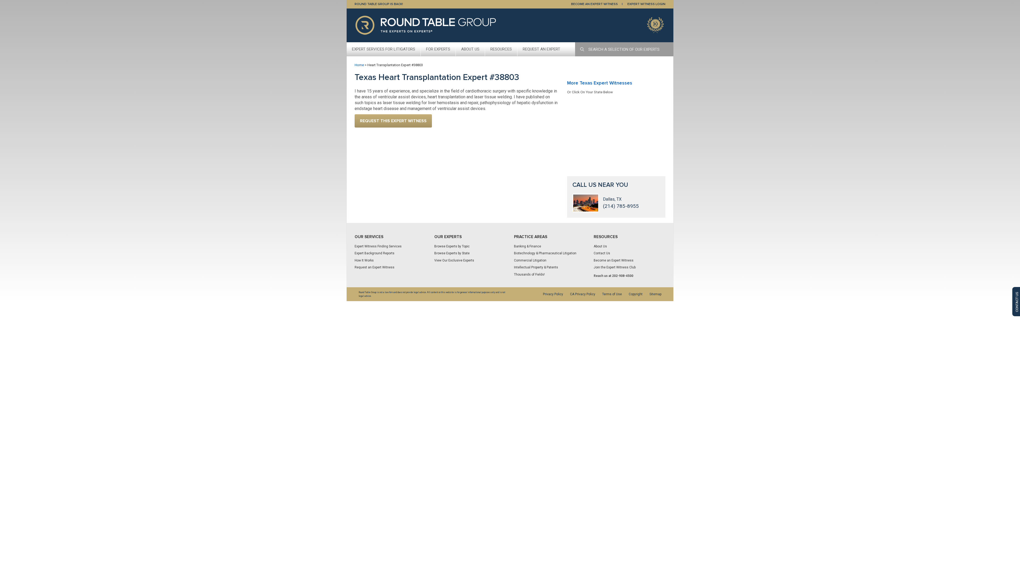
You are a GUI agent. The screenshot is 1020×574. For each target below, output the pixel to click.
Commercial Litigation (530, 260)
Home (359, 65)
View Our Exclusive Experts (454, 260)
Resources (501, 49)
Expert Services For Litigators (383, 49)
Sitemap (655, 294)
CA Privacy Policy (582, 294)
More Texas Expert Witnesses (599, 83)
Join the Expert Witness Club (615, 267)
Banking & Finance (527, 246)
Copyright (636, 294)
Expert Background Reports (374, 253)
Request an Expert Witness (374, 267)
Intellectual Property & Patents (536, 267)
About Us (470, 49)
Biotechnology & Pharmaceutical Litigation (545, 253)
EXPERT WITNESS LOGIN (646, 4)
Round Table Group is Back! (379, 4)
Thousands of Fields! (529, 274)
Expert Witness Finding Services (378, 246)
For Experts (438, 49)
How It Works (364, 260)
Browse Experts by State (452, 253)
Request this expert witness (393, 121)
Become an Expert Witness (614, 260)
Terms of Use (612, 294)
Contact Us (602, 253)
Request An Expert (541, 49)
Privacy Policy (553, 294)
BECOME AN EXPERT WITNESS (594, 4)
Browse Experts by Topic (452, 246)
